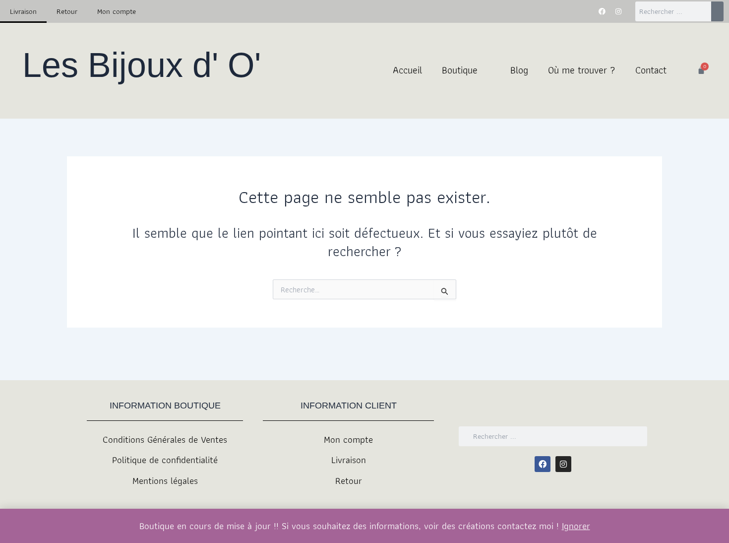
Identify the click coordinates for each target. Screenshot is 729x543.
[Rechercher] (717, 11)
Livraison (23, 11)
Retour (67, 11)
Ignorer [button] (576, 526)
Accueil (407, 70)
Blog (519, 70)
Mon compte (116, 11)
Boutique (460, 70)
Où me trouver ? (581, 70)
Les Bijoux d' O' (141, 65)
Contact (651, 70)
